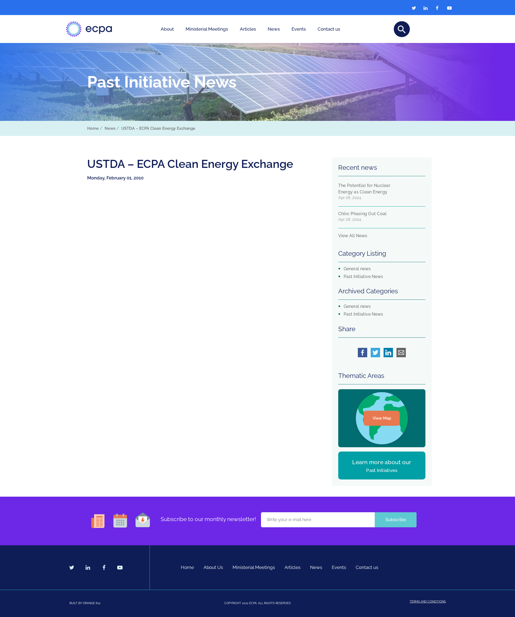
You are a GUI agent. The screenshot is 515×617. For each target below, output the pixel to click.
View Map (382, 418)
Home (93, 128)
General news (357, 268)
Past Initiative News (363, 276)
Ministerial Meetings (207, 29)
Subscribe (395, 519)
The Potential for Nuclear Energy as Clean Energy (364, 188)
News (274, 29)
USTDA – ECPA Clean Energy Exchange (158, 128)
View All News (352, 235)
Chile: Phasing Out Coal (362, 213)
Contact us (329, 29)
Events (299, 29)
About (167, 29)
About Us (213, 567)
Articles (248, 29)
